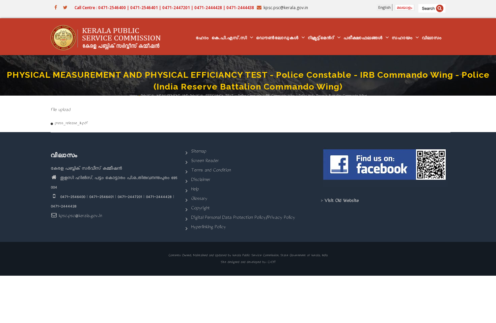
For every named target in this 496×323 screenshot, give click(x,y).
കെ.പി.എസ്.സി (230, 38)
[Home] (109, 36)
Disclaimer (200, 180)
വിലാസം (432, 38)
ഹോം (202, 38)
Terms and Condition (211, 171)
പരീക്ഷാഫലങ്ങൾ (364, 38)
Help (195, 190)
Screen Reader (205, 161)
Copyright (200, 208)
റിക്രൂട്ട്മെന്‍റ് (322, 38)
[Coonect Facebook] (385, 167)
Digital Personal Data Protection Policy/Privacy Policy (243, 218)
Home (133, 96)
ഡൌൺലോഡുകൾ (278, 38)
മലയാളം (404, 7)
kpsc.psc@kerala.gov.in (80, 216)
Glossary (199, 199)
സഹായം (403, 38)
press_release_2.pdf (71, 123)
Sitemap (198, 152)
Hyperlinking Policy (208, 227)
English (384, 7)
